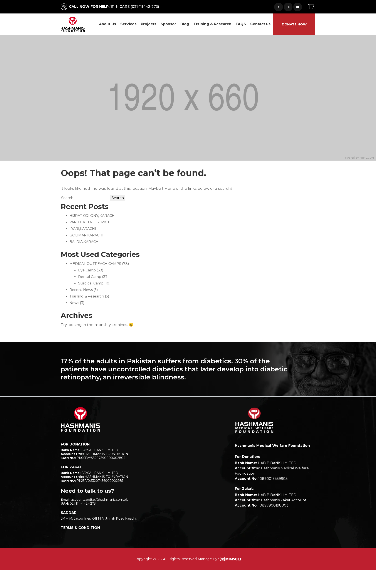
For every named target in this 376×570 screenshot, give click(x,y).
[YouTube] (297, 7)
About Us (107, 24)
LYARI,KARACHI (82, 229)
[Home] (80, 419)
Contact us (260, 24)
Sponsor (168, 24)
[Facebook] (278, 7)
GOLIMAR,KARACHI (86, 235)
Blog (184, 24)
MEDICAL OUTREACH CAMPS (95, 264)
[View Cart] (311, 7)
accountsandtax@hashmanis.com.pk (99, 500)
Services (128, 24)
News (74, 303)
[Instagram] (288, 7)
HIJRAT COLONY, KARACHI (92, 216)
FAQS (241, 24)
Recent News (81, 290)
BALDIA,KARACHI (84, 242)
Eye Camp (87, 270)
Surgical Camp (91, 283)
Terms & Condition (80, 528)
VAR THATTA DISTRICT (89, 222)
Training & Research (212, 24)
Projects (148, 24)
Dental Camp (89, 277)
